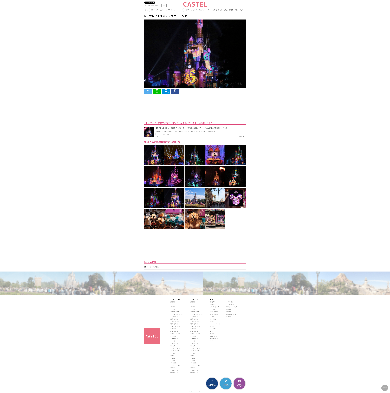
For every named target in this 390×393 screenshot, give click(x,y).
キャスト (172, 341)
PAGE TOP (385, 387)
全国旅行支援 (174, 370)
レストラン (173, 329)
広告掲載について (231, 314)
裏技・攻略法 (174, 319)
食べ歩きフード (174, 372)
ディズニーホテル (175, 348)
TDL (171, 304)
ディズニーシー (174, 307)
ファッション (174, 343)
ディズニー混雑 (174, 311)
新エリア (172, 346)
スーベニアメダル (175, 365)
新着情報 (172, 302)
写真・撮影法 (174, 331)
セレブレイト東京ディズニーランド (165, 134)
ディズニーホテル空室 (176, 314)
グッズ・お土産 (174, 350)
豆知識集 (172, 360)
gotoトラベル (174, 368)
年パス (212, 341)
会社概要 (228, 309)
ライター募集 (230, 304)
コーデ (212, 316)
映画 (211, 331)
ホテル (212, 333)
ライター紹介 (230, 302)
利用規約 (228, 311)
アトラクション (174, 316)
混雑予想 (212, 304)
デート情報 (173, 363)
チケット (172, 309)
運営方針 (228, 316)
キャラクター (174, 353)
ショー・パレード (175, 326)
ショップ (172, 355)
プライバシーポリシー (232, 307)
